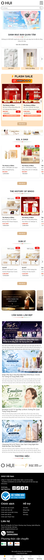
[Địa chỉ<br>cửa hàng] (41, 3)
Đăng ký (25, 512)
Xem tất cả (22, 124)
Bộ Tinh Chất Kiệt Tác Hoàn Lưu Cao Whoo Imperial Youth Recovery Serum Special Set (32, 109)
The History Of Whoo (22, 191)
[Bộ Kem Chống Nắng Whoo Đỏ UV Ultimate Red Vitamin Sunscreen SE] (11, 93)
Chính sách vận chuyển (7, 508)
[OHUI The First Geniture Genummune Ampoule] (19, 300)
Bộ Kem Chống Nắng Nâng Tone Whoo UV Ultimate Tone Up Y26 (30, 221)
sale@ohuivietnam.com (11, 529)
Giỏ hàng (25, 514)
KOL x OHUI (22, 139)
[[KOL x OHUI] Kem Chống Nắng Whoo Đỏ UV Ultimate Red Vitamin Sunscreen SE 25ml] (30, 154)
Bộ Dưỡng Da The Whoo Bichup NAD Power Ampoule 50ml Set (10, 221)
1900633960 (12, 534)
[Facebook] (22, 488)
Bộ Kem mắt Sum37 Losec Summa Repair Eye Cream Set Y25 (9, 271)
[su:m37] (35, 465)
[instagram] (14, 488)
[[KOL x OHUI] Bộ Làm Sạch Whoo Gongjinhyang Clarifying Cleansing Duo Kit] (11, 154)
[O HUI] (7, 465)
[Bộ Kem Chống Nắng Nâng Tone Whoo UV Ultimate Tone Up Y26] (30, 206)
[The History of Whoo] (21, 465)
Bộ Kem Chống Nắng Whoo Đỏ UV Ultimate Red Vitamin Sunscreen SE (11, 109)
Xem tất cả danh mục (22, 44)
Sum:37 (22, 241)
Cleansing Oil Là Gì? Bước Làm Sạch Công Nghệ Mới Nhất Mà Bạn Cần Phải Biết (20, 445)
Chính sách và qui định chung (9, 512)
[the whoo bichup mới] (22, 20)
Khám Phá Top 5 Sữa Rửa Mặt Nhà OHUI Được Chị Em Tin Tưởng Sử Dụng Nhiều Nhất (21, 375)
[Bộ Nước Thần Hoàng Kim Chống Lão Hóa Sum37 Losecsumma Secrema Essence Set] (30, 256)
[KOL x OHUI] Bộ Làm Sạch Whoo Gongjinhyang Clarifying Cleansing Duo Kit (10, 169)
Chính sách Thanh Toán (7, 517)
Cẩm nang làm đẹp (22, 315)
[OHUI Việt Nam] (6, 3)
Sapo (25, 553)
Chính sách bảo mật (6, 510)
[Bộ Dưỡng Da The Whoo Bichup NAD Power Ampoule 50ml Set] (11, 206)
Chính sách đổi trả (6, 514)
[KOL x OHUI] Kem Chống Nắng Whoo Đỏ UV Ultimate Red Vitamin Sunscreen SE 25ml (29, 169)
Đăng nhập (26, 510)
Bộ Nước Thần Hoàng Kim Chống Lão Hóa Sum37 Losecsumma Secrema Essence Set (29, 271)
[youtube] (26, 488)
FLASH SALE (24, 76)
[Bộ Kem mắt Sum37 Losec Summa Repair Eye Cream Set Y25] (11, 256)
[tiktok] (18, 488)
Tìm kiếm (25, 508)
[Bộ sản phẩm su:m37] (22, 132)
